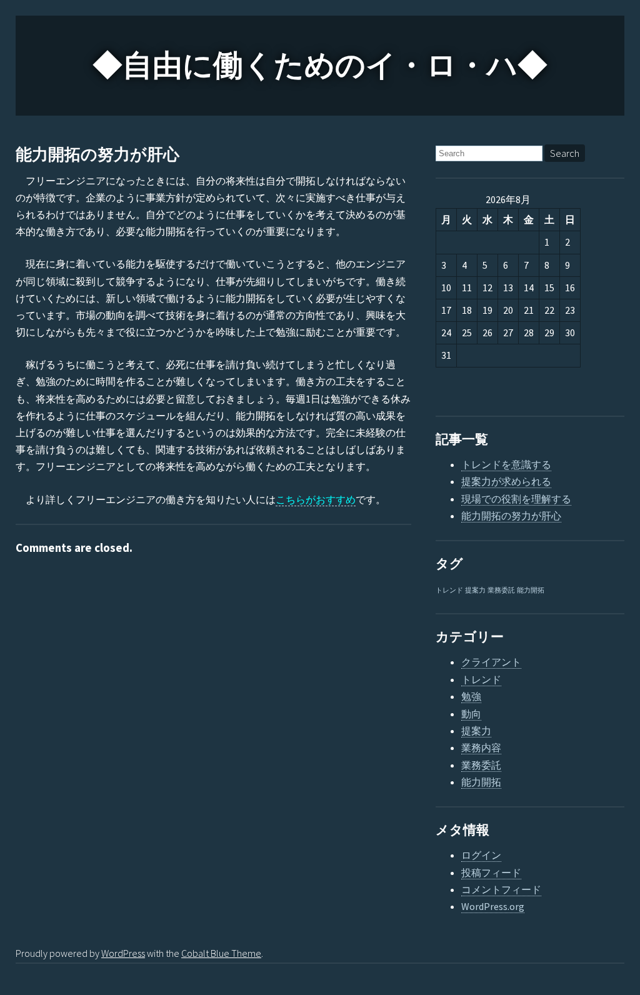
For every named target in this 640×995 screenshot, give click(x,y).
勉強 (471, 696)
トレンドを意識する (506, 464)
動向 (471, 714)
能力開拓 (530, 590)
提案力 (475, 590)
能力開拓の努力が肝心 (97, 154)
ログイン (481, 855)
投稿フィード (491, 872)
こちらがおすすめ (316, 499)
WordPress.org (492, 906)
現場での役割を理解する (516, 498)
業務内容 (481, 747)
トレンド (449, 590)
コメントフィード (501, 889)
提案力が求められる (506, 481)
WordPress (123, 953)
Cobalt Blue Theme (221, 953)
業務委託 (501, 590)
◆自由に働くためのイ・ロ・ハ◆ (320, 66)
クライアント (491, 662)
